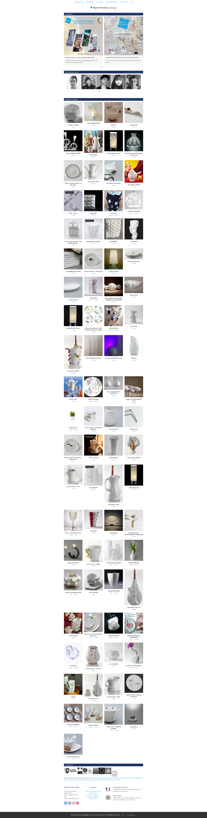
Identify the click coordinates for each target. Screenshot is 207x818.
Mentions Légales (93, 795)
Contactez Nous (93, 798)
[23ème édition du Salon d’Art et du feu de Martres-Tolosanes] (123, 35)
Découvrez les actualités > (132, 14)
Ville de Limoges (91, 779)
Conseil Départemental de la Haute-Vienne (109, 779)
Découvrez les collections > (132, 99)
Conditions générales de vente (93, 791)
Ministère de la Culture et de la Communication (118, 778)
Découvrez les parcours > (133, 72)
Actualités (69, 14)
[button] (132, 2)
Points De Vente (93, 793)
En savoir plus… (131, 815)
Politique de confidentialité (93, 796)
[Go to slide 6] (107, 91)
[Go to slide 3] (102, 91)
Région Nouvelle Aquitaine (98, 778)
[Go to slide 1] (99, 91)
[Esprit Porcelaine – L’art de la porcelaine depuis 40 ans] (83, 35)
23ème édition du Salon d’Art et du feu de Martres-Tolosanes (122, 57)
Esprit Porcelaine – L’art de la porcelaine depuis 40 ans (80, 57)
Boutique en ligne (71, 99)
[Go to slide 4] (104, 91)
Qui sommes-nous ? (72, 72)
